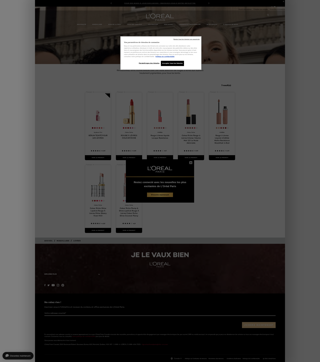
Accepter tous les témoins (172, 63)
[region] (161, 53)
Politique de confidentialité (165, 56)
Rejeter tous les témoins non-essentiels (187, 39)
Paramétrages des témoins (149, 63)
